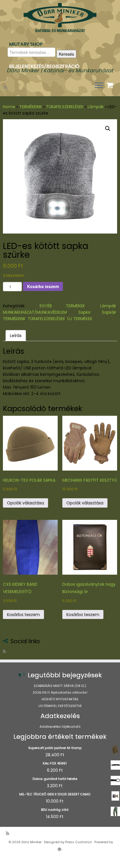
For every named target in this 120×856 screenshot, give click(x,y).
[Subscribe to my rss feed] (6, 87)
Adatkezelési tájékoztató (60, 726)
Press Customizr (78, 842)
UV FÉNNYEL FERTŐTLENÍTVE (60, 706)
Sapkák (109, 312)
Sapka (84, 312)
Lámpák (96, 107)
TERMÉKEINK (30, 107)
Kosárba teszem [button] (23, 615)
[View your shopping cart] (110, 84)
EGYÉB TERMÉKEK (62, 306)
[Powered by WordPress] (59, 848)
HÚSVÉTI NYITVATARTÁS (60, 699)
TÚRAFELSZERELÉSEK (65, 107)
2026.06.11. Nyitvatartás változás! (60, 692)
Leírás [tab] (16, 335)
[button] (108, 128)
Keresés (66, 54)
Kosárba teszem (43, 286)
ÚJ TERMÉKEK (79, 319)
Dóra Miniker (32, 842)
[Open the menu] (99, 85)
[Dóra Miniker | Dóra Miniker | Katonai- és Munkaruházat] (60, 17)
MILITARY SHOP (26, 44)
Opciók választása (25, 503)
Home (9, 107)
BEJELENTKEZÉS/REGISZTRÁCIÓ (44, 66)
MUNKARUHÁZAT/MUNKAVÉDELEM (35, 312)
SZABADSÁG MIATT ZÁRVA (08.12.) (60, 685)
